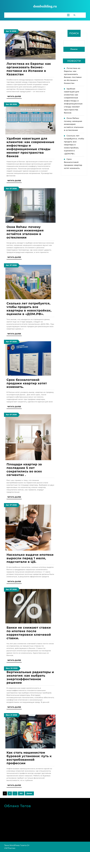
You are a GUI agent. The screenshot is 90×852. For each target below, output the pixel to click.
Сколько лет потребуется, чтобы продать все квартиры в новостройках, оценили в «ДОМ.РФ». (29, 309)
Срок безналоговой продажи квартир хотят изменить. (27, 383)
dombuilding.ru (45, 6)
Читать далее (14, 97)
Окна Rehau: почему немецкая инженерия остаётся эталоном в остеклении (25, 232)
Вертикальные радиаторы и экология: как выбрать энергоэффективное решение (30, 677)
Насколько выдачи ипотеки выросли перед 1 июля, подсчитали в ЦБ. (30, 558)
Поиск (74, 33)
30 (11, 668)
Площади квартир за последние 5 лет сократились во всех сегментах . (24, 469)
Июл (8, 668)
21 (11, 715)
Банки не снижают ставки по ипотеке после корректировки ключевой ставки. (29, 633)
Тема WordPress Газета (15, 845)
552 (21, 793)
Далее (29, 793)
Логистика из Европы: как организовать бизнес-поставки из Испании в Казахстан (29, 69)
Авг (7, 31)
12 (10, 31)
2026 (14, 31)
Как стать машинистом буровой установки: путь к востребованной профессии (29, 758)
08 (11, 104)
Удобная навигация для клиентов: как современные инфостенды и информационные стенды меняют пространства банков (30, 147)
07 (11, 188)
